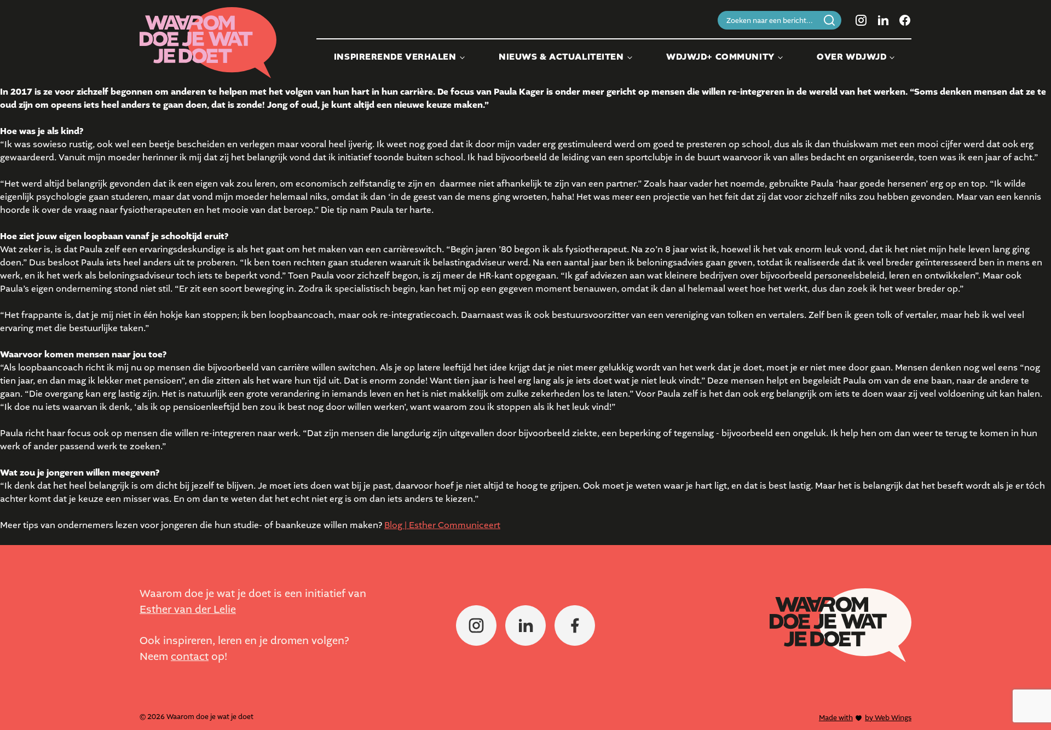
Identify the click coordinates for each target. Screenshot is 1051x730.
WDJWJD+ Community (720, 57)
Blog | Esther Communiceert (442, 525)
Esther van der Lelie (188, 609)
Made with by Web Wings (865, 717)
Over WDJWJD (851, 57)
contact (190, 656)
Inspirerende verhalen (395, 57)
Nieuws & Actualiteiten (561, 57)
